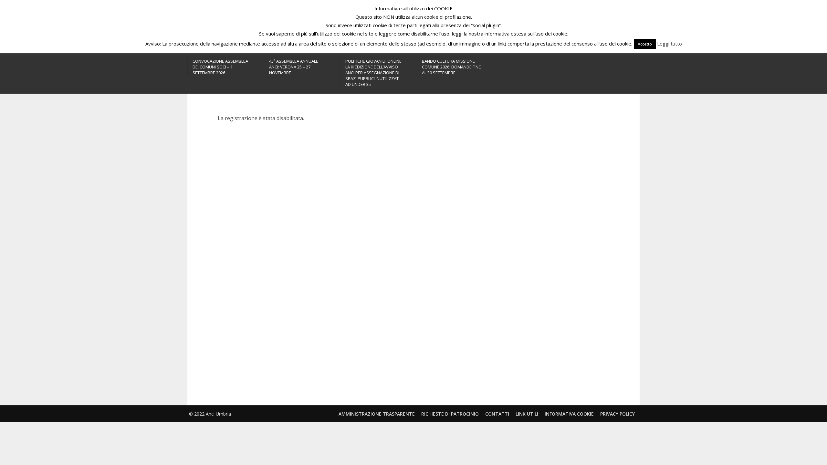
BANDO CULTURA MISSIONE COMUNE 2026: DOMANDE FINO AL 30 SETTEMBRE (452, 67)
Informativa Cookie (569, 414)
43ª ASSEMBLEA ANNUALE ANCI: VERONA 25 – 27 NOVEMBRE (293, 67)
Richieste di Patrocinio (450, 414)
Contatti (497, 414)
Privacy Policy (617, 414)
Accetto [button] (645, 44)
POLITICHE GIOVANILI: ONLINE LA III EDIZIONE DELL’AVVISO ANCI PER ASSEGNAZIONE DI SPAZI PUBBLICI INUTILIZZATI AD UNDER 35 (373, 72)
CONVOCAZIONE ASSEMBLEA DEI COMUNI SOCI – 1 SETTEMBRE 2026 (220, 67)
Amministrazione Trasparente (377, 414)
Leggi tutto (669, 43)
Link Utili (527, 414)
